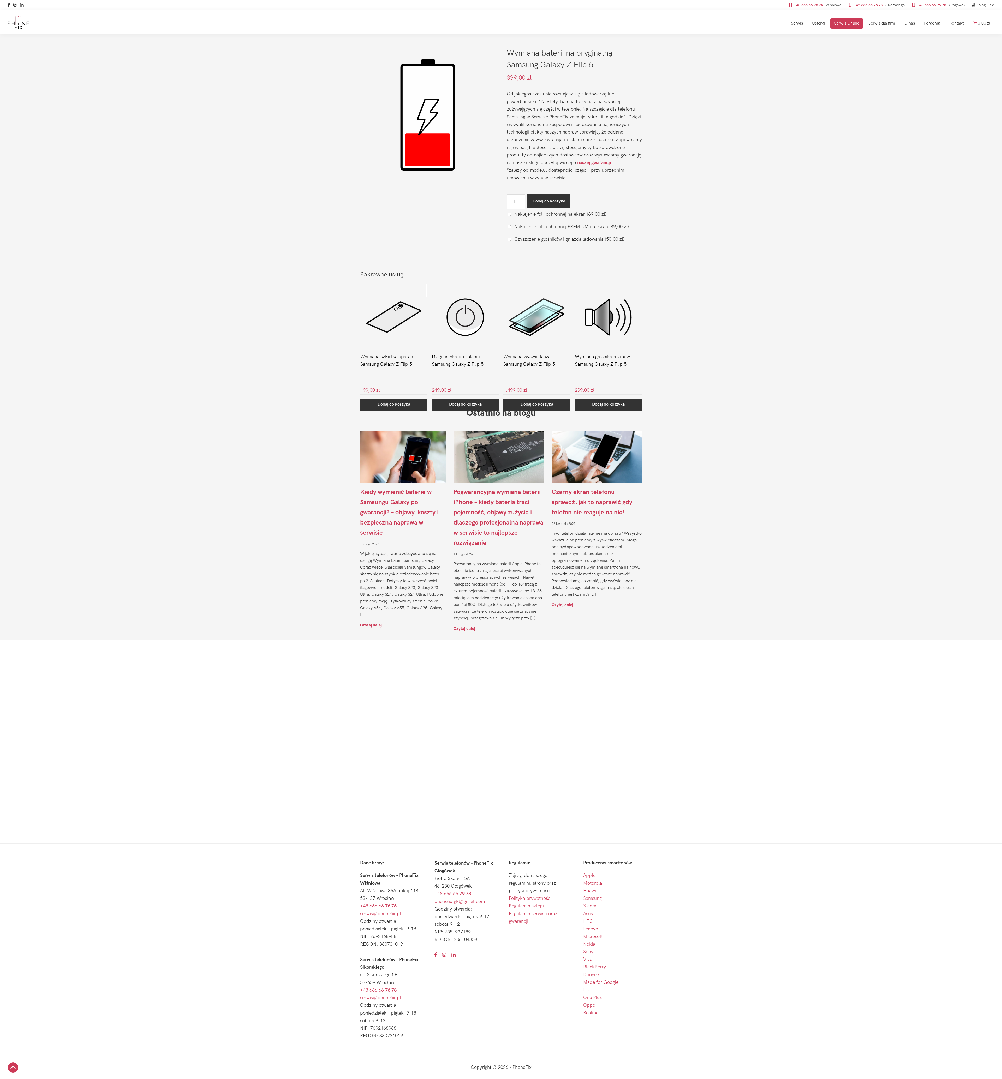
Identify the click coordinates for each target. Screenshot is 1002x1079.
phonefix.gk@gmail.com (459, 901)
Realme (590, 1013)
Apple (589, 875)
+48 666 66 (378, 906)
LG (586, 990)
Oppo (589, 1005)
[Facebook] (10, 5)
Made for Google (600, 982)
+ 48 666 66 (807, 5)
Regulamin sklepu (527, 906)
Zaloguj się (984, 5)
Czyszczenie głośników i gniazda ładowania (568, 239)
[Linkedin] (23, 5)
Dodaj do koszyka (549, 201)
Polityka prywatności (530, 898)
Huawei (590, 891)
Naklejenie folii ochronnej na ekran (559, 214)
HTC (588, 921)
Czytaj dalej (371, 625)
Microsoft (593, 936)
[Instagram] (16, 5)
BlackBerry (594, 967)
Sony (588, 952)
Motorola (592, 883)
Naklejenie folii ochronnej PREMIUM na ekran (571, 227)
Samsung (592, 898)
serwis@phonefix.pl (380, 914)
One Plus (592, 997)
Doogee (591, 975)
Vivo (587, 959)
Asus (588, 914)
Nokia (589, 944)
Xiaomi (590, 906)
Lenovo (590, 929)
